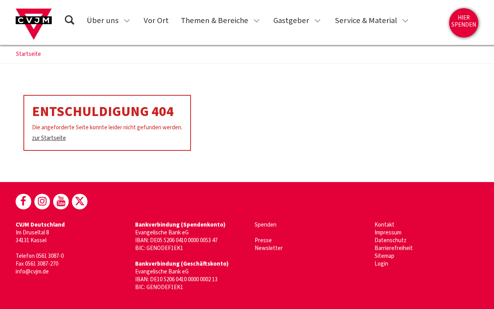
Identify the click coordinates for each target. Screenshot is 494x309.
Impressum (388, 233)
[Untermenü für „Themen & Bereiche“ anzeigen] (256, 21)
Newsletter (269, 248)
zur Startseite (49, 138)
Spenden (265, 225)
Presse (263, 240)
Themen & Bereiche (214, 20)
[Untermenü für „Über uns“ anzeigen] (127, 21)
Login (381, 264)
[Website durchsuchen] (69, 21)
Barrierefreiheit (394, 248)
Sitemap (384, 256)
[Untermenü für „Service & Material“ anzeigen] (405, 21)
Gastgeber (291, 20)
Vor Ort (156, 20)
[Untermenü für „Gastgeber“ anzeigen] (317, 21)
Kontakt (384, 225)
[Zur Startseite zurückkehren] (34, 24)
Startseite (28, 54)
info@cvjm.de (32, 272)
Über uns (103, 20)
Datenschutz (391, 240)
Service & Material (366, 20)
